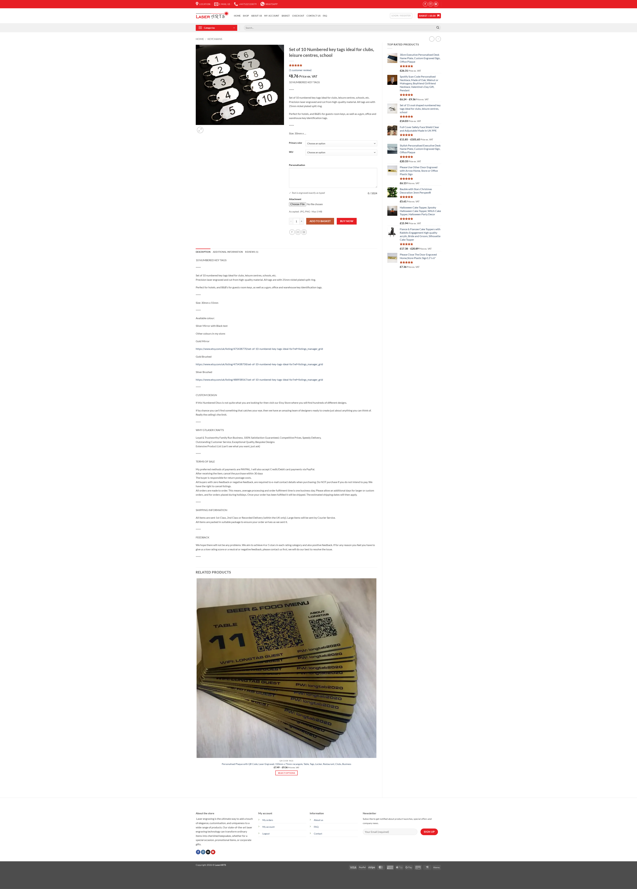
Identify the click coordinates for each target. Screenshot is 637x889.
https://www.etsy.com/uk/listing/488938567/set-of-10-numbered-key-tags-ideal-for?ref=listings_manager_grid (259, 379)
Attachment (295, 199)
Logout (266, 833)
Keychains (215, 38)
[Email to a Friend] (298, 232)
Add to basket (320, 221)
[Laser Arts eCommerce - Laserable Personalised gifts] (212, 15)
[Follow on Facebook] (425, 4)
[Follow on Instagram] (430, 4)
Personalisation (297, 165)
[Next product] (431, 38)
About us (318, 820)
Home (237, 15)
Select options (286, 773)
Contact (318, 833)
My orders (267, 820)
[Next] (208, 128)
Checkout (298, 15)
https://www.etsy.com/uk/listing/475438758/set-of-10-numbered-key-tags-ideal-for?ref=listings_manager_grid (259, 364)
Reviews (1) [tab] (251, 252)
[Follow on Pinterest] (435, 4)
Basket (286, 15)
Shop (246, 15)
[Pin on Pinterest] (304, 232)
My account (271, 15)
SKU (291, 152)
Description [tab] (203, 252)
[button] (401, 15)
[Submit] (438, 28)
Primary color (295, 143)
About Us (256, 15)
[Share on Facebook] (292, 232)
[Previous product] (438, 38)
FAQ (325, 15)
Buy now (346, 221)
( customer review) (300, 70)
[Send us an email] (208, 852)
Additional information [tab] (228, 252)
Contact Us (313, 15)
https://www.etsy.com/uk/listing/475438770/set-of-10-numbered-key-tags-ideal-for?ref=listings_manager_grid (259, 348)
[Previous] (197, 787)
